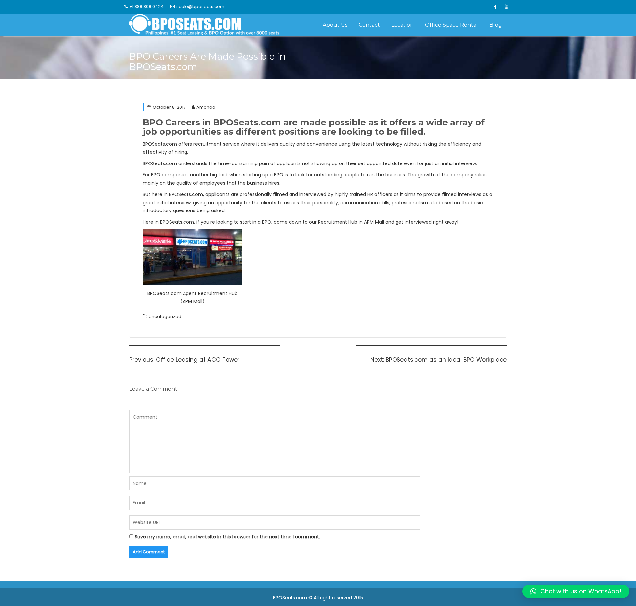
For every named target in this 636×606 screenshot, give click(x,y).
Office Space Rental (451, 25)
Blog (495, 25)
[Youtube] (506, 7)
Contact (369, 25)
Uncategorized (165, 316)
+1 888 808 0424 (146, 6)
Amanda (205, 107)
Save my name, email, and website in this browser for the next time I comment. (227, 537)
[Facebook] (495, 7)
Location (402, 25)
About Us (335, 25)
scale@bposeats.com (200, 6)
